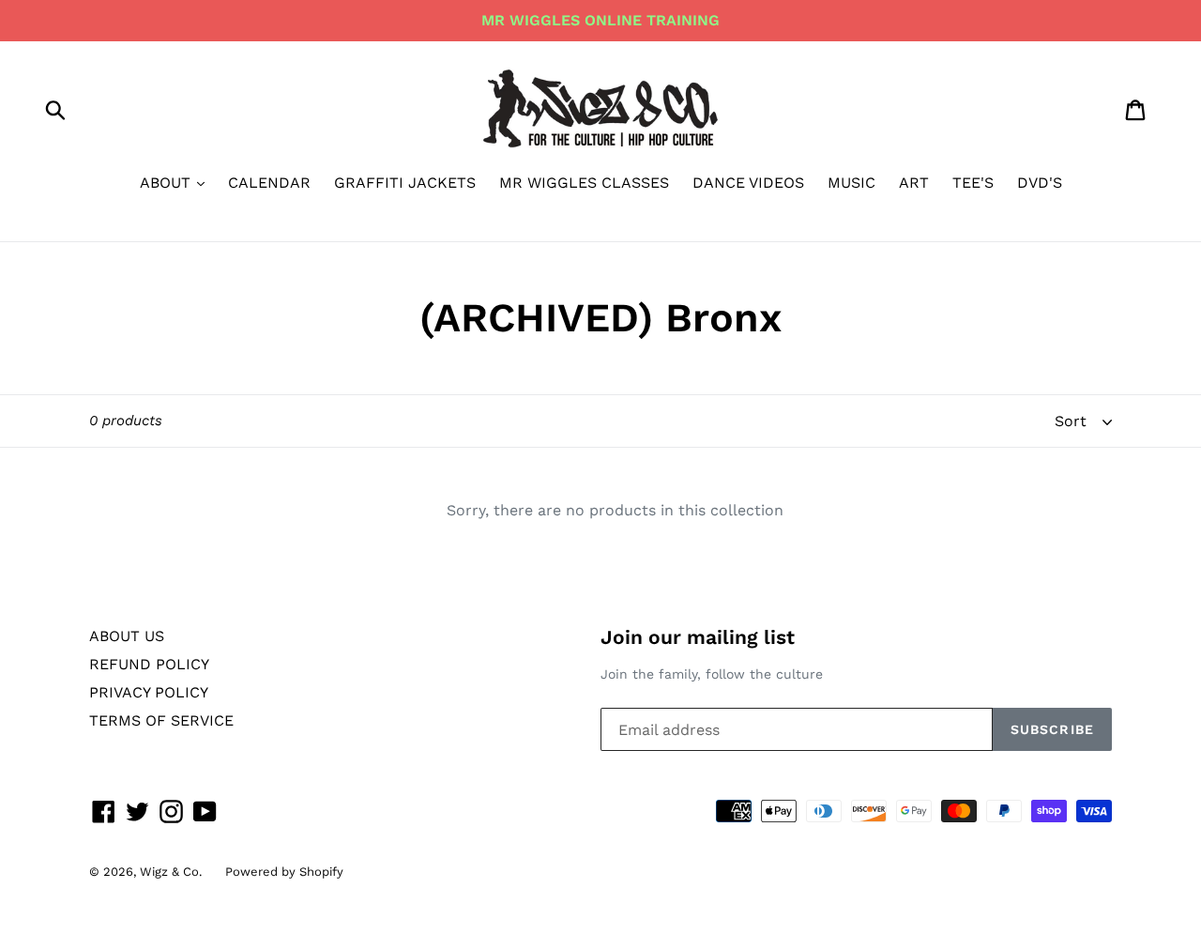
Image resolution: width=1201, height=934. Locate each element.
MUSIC (851, 182)
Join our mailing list (697, 637)
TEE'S (973, 182)
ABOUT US (126, 636)
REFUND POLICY (149, 664)
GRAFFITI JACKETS (405, 182)
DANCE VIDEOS (748, 182)
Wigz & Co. (171, 872)
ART (914, 182)
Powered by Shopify (284, 872)
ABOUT (167, 182)
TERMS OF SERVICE (161, 720)
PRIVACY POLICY (148, 692)
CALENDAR (269, 182)
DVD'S (1039, 182)
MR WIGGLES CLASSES (584, 182)
